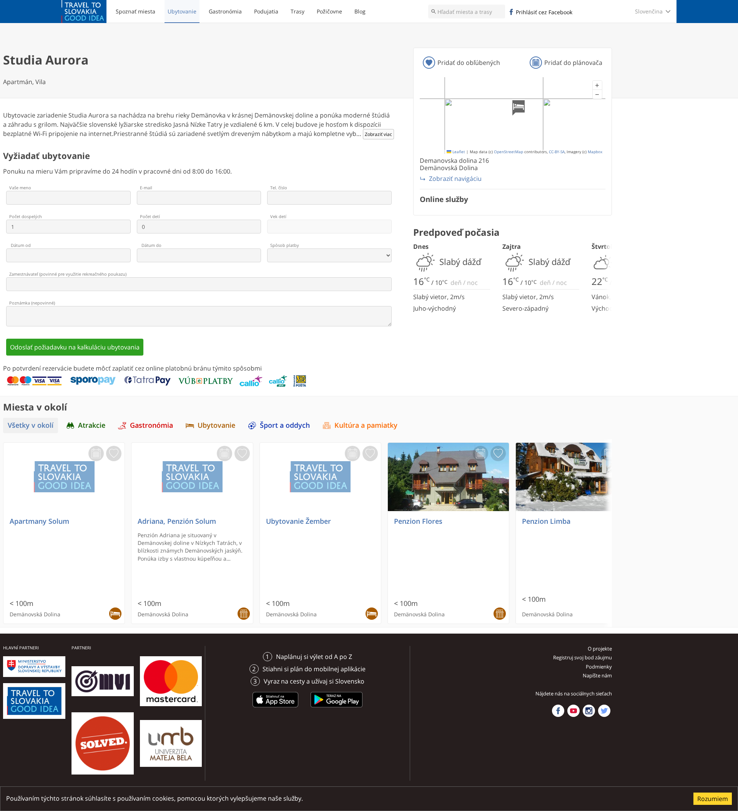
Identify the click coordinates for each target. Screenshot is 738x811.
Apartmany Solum (39, 521)
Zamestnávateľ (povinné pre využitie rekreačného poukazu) (67, 273)
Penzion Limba (546, 521)
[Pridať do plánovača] (96, 453)
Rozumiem (712, 798)
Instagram (589, 711)
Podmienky (599, 666)
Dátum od (21, 245)
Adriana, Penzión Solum (177, 521)
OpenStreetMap (508, 151)
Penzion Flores (418, 521)
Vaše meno (20, 187)
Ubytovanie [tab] (216, 425)
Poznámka (32, 302)
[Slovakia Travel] (84, 11)
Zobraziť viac (378, 134)
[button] (597, 85)
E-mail (146, 187)
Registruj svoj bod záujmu (582, 657)
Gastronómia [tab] (151, 425)
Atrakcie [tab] (91, 425)
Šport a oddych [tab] (285, 425)
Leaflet (458, 151)
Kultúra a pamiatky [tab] (365, 425)
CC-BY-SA (557, 151)
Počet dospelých (25, 216)
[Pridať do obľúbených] (113, 453)
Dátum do (151, 245)
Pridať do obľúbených (468, 62)
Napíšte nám (597, 675)
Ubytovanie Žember (298, 521)
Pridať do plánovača (573, 62)
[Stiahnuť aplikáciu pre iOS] (275, 708)
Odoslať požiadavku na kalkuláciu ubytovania (75, 347)
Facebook (558, 711)
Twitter (604, 711)
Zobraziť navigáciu (455, 178)
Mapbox (595, 151)
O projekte (600, 648)
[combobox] (466, 11)
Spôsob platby (284, 245)
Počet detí (150, 216)
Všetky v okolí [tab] (30, 425)
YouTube (573, 711)
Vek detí (278, 216)
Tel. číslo (278, 187)
